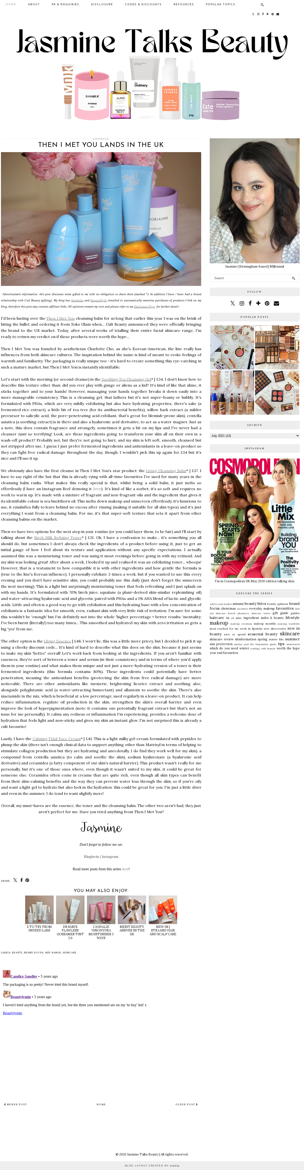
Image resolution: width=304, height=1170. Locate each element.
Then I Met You (60, 318)
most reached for (222, 628)
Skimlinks (77, 300)
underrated (293, 644)
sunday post (241, 644)
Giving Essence (57, 641)
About (34, 4)
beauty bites (255, 603)
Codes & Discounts (143, 4)
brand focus (33, 952)
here (97, 488)
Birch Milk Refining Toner (58, 537)
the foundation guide (263, 644)
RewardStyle (98, 300)
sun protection (221, 644)
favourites (285, 608)
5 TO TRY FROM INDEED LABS (39, 928)
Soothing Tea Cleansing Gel (127, 379)
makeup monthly (265, 623)
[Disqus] (101, 1027)
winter (244, 648)
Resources (184, 4)
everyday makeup (262, 609)
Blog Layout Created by (152, 1165)
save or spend (235, 634)
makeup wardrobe (289, 623)
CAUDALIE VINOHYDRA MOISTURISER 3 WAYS (101, 932)
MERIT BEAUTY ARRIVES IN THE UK (132, 930)
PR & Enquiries (65, 4)
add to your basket (221, 604)
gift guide (281, 613)
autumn (238, 604)
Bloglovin (91, 857)
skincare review (221, 639)
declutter (242, 608)
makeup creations (241, 623)
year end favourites (224, 653)
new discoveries (275, 628)
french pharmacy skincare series (249, 613)
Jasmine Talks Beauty (143, 1154)
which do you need (224, 648)
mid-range (53, 952)
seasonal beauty (262, 634)
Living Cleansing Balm (166, 470)
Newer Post (16, 1104)
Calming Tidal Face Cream (57, 738)
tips (281, 643)
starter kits (276, 639)
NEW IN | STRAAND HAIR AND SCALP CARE (163, 930)
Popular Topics (220, 4)
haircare (217, 617)
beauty (17, 952)
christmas (228, 609)
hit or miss (234, 618)
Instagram (110, 857)
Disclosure (102, 4)
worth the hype (288, 648)
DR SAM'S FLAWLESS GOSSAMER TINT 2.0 (70, 932)
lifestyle (293, 617)
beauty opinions (277, 604)
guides (295, 613)
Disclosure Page (144, 306)
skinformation (245, 639)
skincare (69, 952)
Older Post (186, 1104)
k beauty (277, 618)
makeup (219, 623)
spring (262, 639)
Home (11, 4)
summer (292, 639)
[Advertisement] (255, 694)
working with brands (262, 648)
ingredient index (256, 618)
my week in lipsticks (248, 628)
